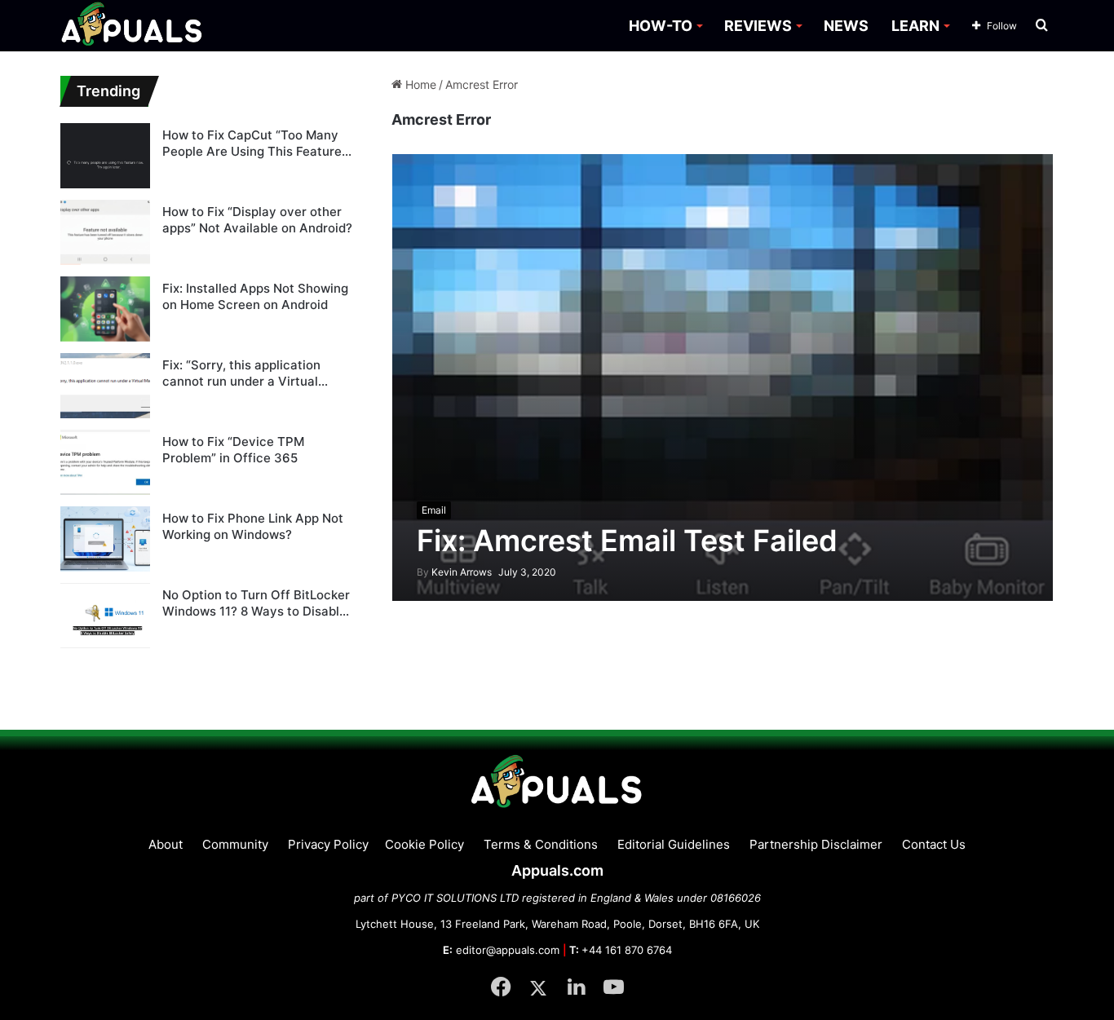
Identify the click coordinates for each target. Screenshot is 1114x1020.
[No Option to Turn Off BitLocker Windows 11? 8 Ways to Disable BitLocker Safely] (105, 615)
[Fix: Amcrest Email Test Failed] (723, 377)
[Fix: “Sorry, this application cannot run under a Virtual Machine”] (105, 385)
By (424, 572)
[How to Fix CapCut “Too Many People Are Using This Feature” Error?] (105, 155)
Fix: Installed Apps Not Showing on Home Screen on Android (255, 296)
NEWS (846, 25)
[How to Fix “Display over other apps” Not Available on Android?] (105, 232)
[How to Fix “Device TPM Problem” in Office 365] (105, 462)
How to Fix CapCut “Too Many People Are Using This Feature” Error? (254, 143)
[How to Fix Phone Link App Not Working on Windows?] (105, 539)
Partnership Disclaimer (815, 844)
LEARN (915, 25)
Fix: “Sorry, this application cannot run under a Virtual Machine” (241, 373)
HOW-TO (660, 25)
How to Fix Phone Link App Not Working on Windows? (252, 526)
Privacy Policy (328, 844)
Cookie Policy (424, 844)
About (165, 844)
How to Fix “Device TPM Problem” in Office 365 (233, 450)
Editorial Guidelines (673, 844)
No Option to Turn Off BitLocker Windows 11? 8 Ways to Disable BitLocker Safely (256, 603)
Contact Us (934, 844)
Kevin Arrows (454, 572)
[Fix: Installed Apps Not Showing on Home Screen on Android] (105, 309)
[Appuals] (132, 25)
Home (419, 84)
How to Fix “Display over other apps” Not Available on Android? (257, 220)
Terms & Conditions (541, 844)
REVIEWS (758, 25)
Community (235, 844)
